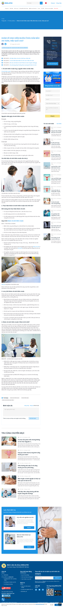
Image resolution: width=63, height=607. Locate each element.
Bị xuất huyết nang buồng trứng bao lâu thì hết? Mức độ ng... (56, 156)
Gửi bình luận (33, 418)
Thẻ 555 (42, 8)
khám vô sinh (36, 246)
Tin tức (39, 8)
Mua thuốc (56, 8)
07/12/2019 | (20, 62)
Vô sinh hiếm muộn (6, 71)
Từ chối (51, 604)
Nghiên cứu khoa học (33, 8)
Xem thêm (59, 123)
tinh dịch (20, 248)
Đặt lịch (29, 527)
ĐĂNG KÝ (57, 578)
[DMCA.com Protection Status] (6, 596)
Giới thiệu (11, 8)
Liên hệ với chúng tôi (52, 63)
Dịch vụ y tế (16, 8)
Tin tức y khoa (11, 20)
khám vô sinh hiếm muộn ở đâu (8, 400)
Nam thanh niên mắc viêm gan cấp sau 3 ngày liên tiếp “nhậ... (56, 227)
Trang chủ (4, 20)
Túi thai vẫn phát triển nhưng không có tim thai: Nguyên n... (56, 203)
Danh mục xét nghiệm (49, 8)
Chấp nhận (58, 604)
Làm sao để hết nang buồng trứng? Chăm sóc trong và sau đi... (56, 180)
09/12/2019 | (20, 65)
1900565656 (5, 575)
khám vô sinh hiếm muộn (15, 221)
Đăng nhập (58, 3)
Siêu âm (3, 284)
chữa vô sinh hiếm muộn (14, 397)
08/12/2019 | (17, 58)
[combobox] (52, 103)
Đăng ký (53, 3)
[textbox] (52, 103)
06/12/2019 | (19, 60)
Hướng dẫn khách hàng (23, 8)
